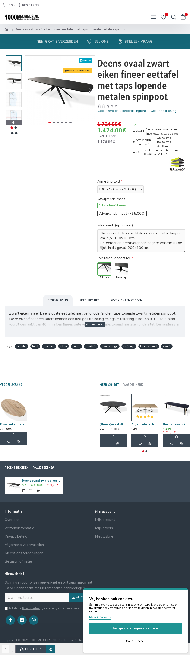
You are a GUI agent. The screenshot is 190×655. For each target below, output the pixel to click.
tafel (35, 346)
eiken (63, 346)
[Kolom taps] (122, 269)
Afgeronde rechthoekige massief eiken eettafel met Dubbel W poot (144, 424)
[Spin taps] (104, 269)
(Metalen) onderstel (113, 258)
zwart (167, 346)
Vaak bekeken (43, 468)
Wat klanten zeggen (126, 300)
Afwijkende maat (111, 199)
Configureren (135, 641)
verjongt (129, 346)
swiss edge (110, 346)
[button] (30, 90)
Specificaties (89, 300)
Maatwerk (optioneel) (115, 225)
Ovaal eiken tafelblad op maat (13, 424)
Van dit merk (133, 385)
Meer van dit (109, 385)
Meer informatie (100, 617)
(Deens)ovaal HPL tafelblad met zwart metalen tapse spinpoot (113, 424)
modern (91, 346)
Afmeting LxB (108, 181)
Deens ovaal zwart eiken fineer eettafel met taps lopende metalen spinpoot (42, 480)
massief (49, 346)
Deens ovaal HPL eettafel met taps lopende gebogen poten (176, 424)
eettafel (21, 346)
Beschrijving (58, 300)
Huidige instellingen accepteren (136, 628)
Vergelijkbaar (11, 385)
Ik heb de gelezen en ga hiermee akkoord (45, 608)
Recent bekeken (17, 468)
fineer (76, 346)
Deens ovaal (148, 346)
